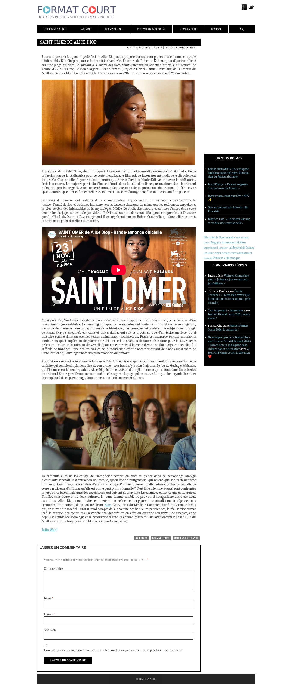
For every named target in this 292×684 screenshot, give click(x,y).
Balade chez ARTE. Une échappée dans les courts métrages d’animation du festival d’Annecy (229, 172)
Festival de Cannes (243, 247)
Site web (50, 630)
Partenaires (217, 68)
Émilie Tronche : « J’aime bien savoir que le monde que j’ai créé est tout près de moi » (229, 296)
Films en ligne (188, 29)
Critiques (215, 87)
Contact (216, 29)
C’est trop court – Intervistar (225, 310)
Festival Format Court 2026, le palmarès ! (228, 327)
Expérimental (211, 247)
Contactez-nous (146, 678)
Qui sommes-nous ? (55, 29)
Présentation (218, 51)
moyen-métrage (222, 253)
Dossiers (215, 93)
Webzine (86, 29)
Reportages (216, 104)
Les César (209, 252)
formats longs (160, 538)
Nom (48, 598)
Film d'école (211, 237)
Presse (213, 63)
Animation (228, 242)
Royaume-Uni (225, 247)
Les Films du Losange (186, 538)
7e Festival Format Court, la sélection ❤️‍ (229, 352)
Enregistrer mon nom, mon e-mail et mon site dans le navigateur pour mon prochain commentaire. (113, 650)
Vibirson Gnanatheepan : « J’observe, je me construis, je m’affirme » (229, 279)
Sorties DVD (217, 109)
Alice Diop (141, 538)
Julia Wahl (155, 47)
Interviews (217, 98)
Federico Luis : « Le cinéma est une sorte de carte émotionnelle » (229, 221)
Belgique (216, 242)
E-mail (50, 614)
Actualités (216, 81)
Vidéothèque (232, 258)
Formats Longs (114, 29)
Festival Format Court (151, 29)
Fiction (241, 242)
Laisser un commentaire (180, 47)
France (218, 258)
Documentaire (227, 237)
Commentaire (53, 569)
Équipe (214, 57)
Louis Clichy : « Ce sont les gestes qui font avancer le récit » (228, 186)
